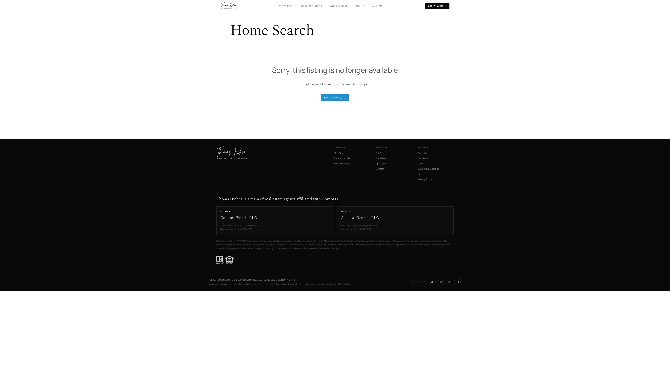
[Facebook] (415, 282)
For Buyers (381, 153)
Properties (423, 153)
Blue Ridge (339, 153)
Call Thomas (437, 6)
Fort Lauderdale (342, 158)
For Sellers (381, 158)
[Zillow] (432, 282)
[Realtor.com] (440, 282)
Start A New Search (335, 97)
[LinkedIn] (449, 282)
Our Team (423, 158)
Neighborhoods (342, 163)
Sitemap (422, 174)
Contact (378, 5)
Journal (422, 163)
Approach (381, 163)
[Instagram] (423, 282)
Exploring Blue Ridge (428, 168)
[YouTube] (457, 282)
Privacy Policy (425, 179)
